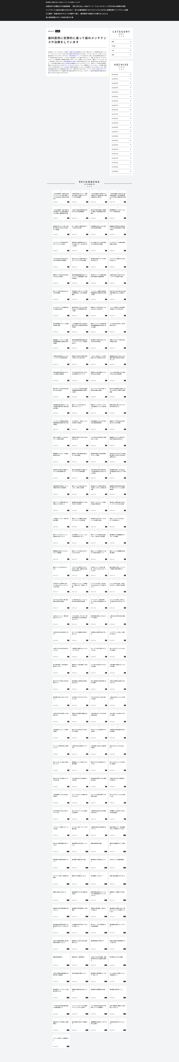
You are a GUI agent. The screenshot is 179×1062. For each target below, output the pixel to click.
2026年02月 (115, 101)
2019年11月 (115, 158)
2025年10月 (115, 118)
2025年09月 (115, 123)
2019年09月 (115, 167)
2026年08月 (115, 74)
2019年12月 (115, 154)
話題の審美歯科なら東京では (70, 61)
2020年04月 (115, 145)
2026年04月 (115, 92)
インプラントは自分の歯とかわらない (59, 10)
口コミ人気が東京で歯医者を (67, 67)
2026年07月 (115, 79)
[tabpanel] (61, 197)
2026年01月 (115, 105)
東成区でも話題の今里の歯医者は (73, 52)
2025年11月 (115, 114)
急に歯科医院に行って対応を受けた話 (59, 17)
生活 (113, 50)
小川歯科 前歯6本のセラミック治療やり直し (62, 13)
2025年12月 (115, 110)
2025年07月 (115, 132)
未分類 (57, 31)
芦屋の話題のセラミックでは (76, 55)
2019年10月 (115, 162)
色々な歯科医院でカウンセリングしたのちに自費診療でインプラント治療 (101, 10)
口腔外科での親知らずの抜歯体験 (58, 6)
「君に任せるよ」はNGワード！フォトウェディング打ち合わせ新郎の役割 (98, 6)
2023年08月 (115, 136)
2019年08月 (115, 171)
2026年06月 (115, 83)
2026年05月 (115, 88)
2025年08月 (115, 127)
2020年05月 (115, 140)
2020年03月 (115, 149)
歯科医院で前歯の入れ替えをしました (94, 13)
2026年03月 (115, 96)
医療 (113, 41)
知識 (113, 55)
